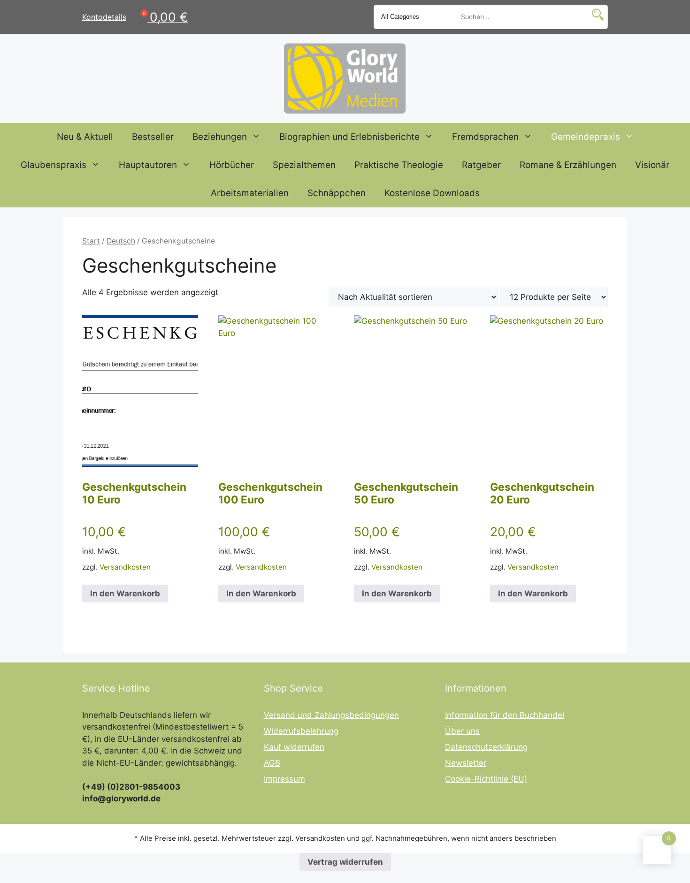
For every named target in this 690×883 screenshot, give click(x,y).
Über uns (462, 731)
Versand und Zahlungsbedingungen (331, 715)
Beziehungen (219, 136)
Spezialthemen (304, 165)
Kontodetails (104, 17)
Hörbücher (231, 165)
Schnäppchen (336, 193)
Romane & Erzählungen (568, 165)
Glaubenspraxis (53, 165)
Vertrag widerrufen (345, 862)
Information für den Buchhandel (504, 715)
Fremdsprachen (485, 136)
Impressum (284, 779)
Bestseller (153, 136)
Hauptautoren (148, 165)
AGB (272, 763)
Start (91, 240)
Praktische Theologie (398, 165)
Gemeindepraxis (585, 136)
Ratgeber (481, 165)
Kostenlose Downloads (432, 193)
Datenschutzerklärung (486, 747)
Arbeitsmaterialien (250, 193)
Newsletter (465, 763)
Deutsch (121, 240)
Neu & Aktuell (85, 136)
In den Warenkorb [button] (125, 593)
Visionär (652, 165)
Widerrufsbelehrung (301, 731)
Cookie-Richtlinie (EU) (486, 779)
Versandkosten (125, 567)
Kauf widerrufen (294, 747)
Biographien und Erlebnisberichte (349, 136)
